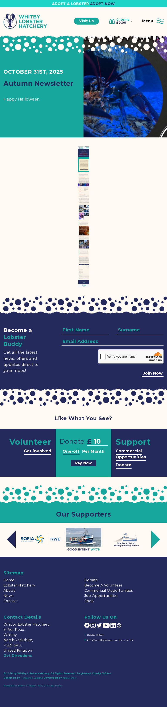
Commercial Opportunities (131, 454)
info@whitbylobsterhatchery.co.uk (110, 640)
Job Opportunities (101, 596)
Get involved (37, 451)
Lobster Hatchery (19, 585)
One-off (71, 451)
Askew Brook (70, 677)
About (9, 590)
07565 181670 (96, 634)
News (8, 596)
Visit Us (86, 21)
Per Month (93, 451)
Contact (10, 601)
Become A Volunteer (103, 585)
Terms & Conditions (14, 685)
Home (9, 580)
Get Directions (17, 656)
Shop (89, 601)
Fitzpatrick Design (31, 677)
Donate (124, 465)
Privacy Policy (35, 685)
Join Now (153, 373)
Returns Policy (54, 685)
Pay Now (83, 463)
